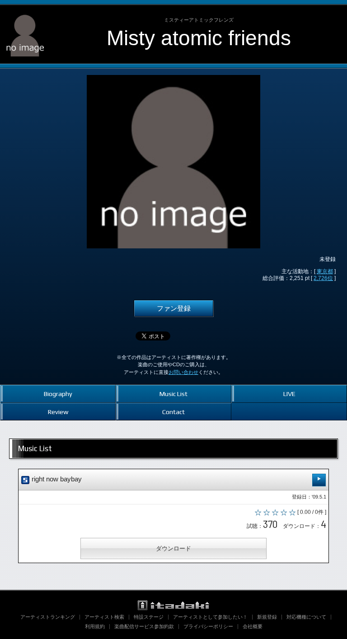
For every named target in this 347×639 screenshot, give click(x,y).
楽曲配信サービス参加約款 (144, 626)
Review (58, 411)
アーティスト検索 (104, 617)
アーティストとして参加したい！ (210, 617)
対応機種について (306, 617)
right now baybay (56, 479)
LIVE (289, 393)
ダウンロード (173, 548)
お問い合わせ (183, 372)
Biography (58, 393)
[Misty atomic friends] (25, 12)
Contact (173, 411)
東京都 (325, 271)
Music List (173, 393)
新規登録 (267, 617)
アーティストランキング (47, 617)
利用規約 (95, 626)
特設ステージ (149, 617)
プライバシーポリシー (208, 626)
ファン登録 (174, 308)
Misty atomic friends (199, 38)
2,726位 (323, 278)
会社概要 (253, 626)
